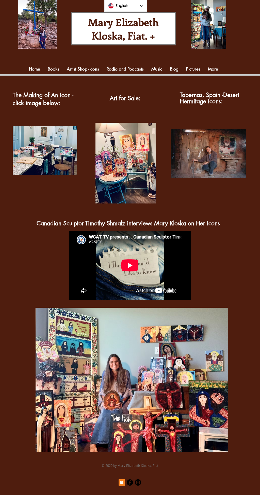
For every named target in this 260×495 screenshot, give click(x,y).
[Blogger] (122, 482)
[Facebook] (130, 482)
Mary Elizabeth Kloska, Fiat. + (123, 28)
